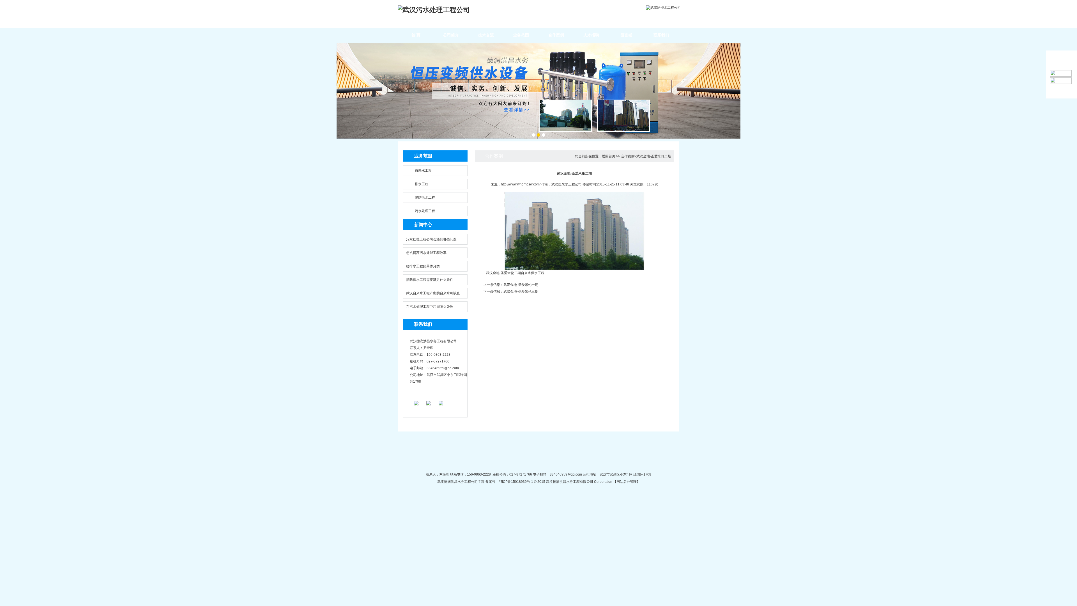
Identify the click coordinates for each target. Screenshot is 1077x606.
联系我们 (661, 35)
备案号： (491, 482)
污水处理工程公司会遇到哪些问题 (431, 239)
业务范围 (521, 35)
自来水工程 (423, 171)
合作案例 (556, 35)
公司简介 (451, 35)
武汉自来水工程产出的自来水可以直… (434, 293)
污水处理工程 (425, 211)
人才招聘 (591, 35)
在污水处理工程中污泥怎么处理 (429, 307)
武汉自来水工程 (563, 184)
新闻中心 (423, 224)
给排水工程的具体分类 (423, 266)
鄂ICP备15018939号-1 (516, 482)
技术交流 (486, 35)
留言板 (626, 35)
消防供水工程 (425, 197)
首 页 (415, 35)
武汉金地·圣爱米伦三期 (520, 291)
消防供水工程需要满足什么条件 (429, 280)
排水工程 (421, 184)
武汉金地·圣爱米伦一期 (520, 285)
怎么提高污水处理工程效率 (426, 253)
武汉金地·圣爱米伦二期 (653, 156)
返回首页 (608, 156)
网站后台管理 (626, 482)
